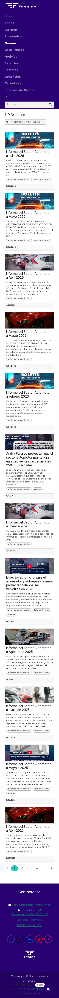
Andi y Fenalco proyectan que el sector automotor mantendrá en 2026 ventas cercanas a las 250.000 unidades (29, 459)
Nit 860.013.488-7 (29, 925)
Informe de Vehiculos (19, 179)
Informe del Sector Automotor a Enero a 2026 (28, 524)
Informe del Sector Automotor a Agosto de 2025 (28, 650)
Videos (37, 489)
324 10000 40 (32, 910)
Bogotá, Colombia (29, 920)
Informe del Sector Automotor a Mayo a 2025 (28, 766)
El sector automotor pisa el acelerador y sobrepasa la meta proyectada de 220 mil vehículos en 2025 (29, 583)
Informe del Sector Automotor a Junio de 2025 (28, 708)
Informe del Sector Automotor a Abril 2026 (28, 276)
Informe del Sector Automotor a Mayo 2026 (28, 215)
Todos (9, 23)
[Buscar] (50, 105)
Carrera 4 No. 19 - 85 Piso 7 (29, 914)
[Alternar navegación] (51, 5)
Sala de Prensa (42, 179)
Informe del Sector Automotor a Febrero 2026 (28, 394)
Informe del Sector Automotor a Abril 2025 (28, 828)
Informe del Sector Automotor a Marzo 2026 (28, 334)
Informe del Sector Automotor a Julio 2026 (28, 154)
